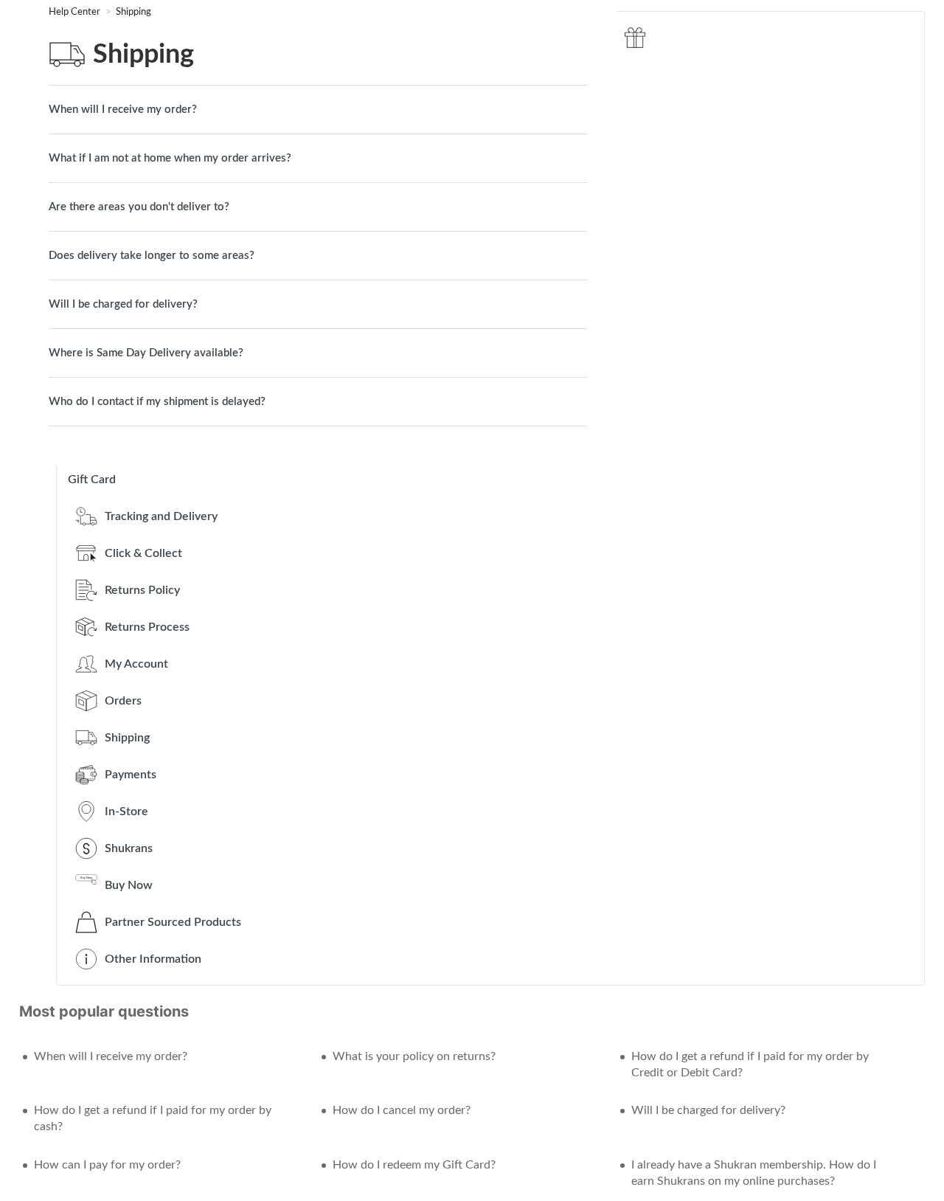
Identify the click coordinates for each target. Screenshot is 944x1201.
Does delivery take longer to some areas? (151, 255)
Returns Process (147, 627)
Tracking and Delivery (161, 516)
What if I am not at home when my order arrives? (170, 158)
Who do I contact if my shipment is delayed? (157, 401)
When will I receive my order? (123, 109)
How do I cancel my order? (402, 1110)
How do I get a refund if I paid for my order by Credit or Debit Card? (750, 1065)
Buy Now (129, 885)
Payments (130, 775)
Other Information (153, 959)
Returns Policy (142, 590)
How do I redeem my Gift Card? (414, 1165)
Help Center (76, 12)
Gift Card (92, 479)
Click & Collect (143, 553)
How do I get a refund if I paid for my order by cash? (152, 1118)
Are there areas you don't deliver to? (139, 206)
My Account (136, 664)
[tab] (318, 110)
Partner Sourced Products (173, 922)
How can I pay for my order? (107, 1165)
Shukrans (129, 848)
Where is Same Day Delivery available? (146, 353)
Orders (123, 701)
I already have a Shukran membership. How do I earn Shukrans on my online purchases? (753, 1173)
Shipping (133, 12)
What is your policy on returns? (414, 1056)
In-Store (126, 811)
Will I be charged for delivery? (123, 304)
